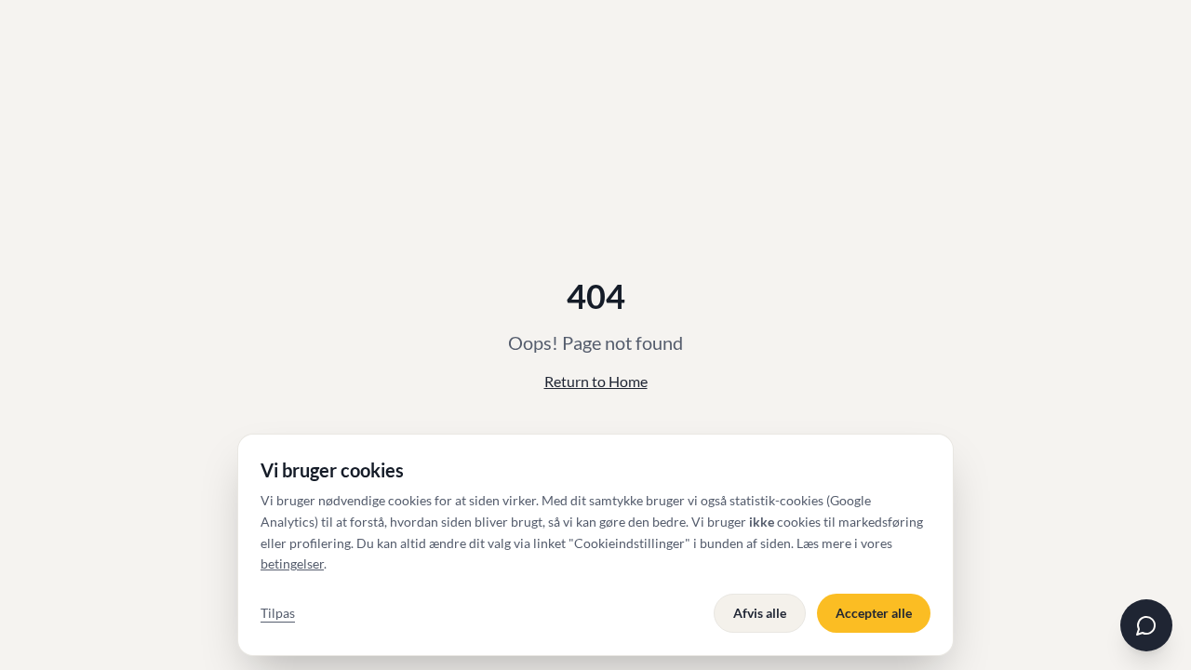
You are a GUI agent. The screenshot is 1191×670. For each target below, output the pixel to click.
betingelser (292, 563)
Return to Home (596, 381)
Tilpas (278, 613)
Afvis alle (759, 613)
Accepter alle (874, 613)
